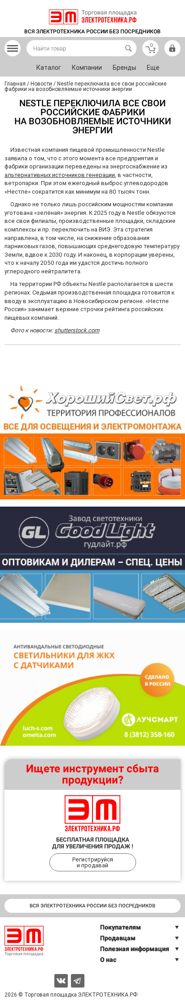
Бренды (124, 67)
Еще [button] (153, 67)
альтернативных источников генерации (59, 175)
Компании (87, 67)
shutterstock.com (76, 330)
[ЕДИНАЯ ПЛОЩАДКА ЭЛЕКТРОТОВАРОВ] (93, 16)
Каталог (48, 67)
